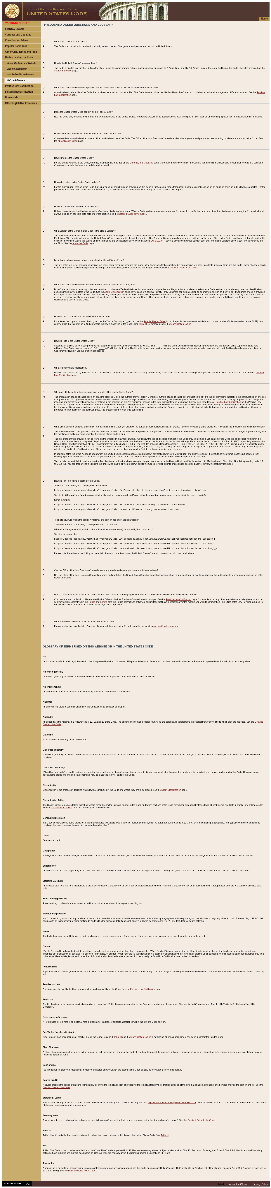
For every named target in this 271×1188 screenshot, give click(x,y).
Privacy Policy (260, 1184)
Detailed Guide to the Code (132, 214)
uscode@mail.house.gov (165, 626)
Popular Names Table (155, 321)
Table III (143, 324)
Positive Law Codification (228, 402)
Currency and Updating (141, 162)
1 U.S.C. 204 (156, 241)
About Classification (68, 141)
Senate (103, 602)
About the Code (80, 243)
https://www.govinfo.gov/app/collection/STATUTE (172, 1102)
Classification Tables (180, 324)
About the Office (238, 1184)
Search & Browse (63, 70)
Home (264, 18)
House (91, 602)
